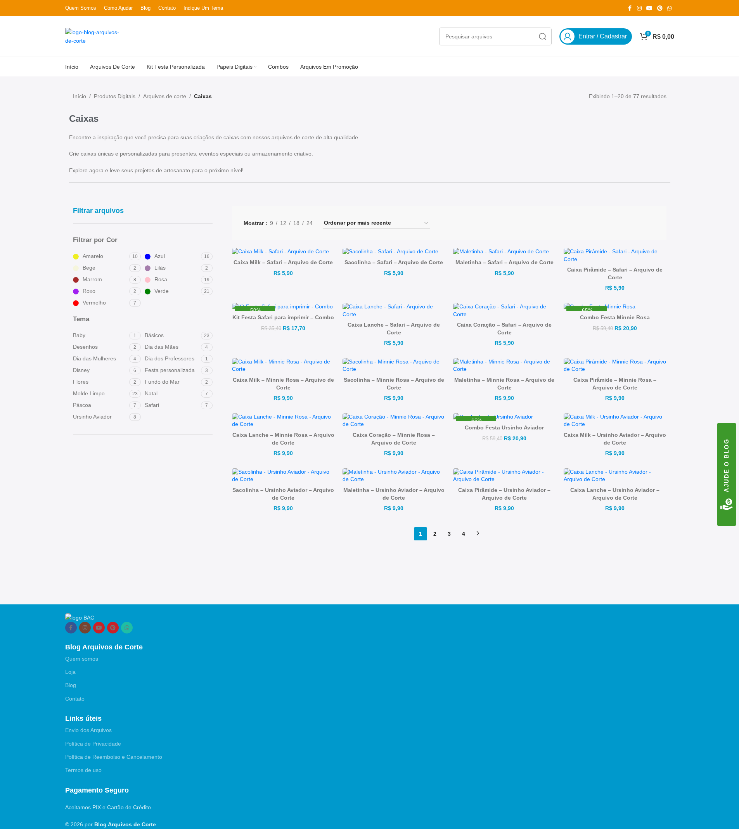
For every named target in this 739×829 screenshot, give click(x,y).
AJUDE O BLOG (726, 465)
